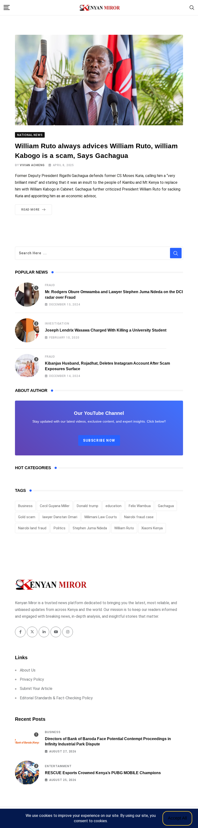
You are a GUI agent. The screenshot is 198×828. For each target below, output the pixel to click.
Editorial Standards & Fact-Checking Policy (56, 698)
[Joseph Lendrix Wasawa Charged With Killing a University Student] (27, 330)
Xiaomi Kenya (152, 528)
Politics (59, 528)
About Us (27, 670)
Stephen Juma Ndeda (90, 528)
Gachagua (166, 506)
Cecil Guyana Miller (55, 506)
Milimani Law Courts (101, 517)
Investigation (57, 323)
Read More (30, 209)
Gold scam (26, 517)
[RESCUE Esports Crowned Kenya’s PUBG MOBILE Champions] (27, 773)
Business (25, 506)
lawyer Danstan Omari (59, 517)
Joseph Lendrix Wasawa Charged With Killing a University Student (105, 330)
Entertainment (58, 766)
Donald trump (87, 506)
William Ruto (124, 528)
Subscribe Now (99, 440)
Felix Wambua (140, 506)
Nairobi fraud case (139, 517)
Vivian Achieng (32, 165)
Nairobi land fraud (32, 528)
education (113, 506)
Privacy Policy (32, 679)
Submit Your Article (36, 688)
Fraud (50, 285)
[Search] (192, 7)
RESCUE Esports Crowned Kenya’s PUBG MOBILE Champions (103, 773)
